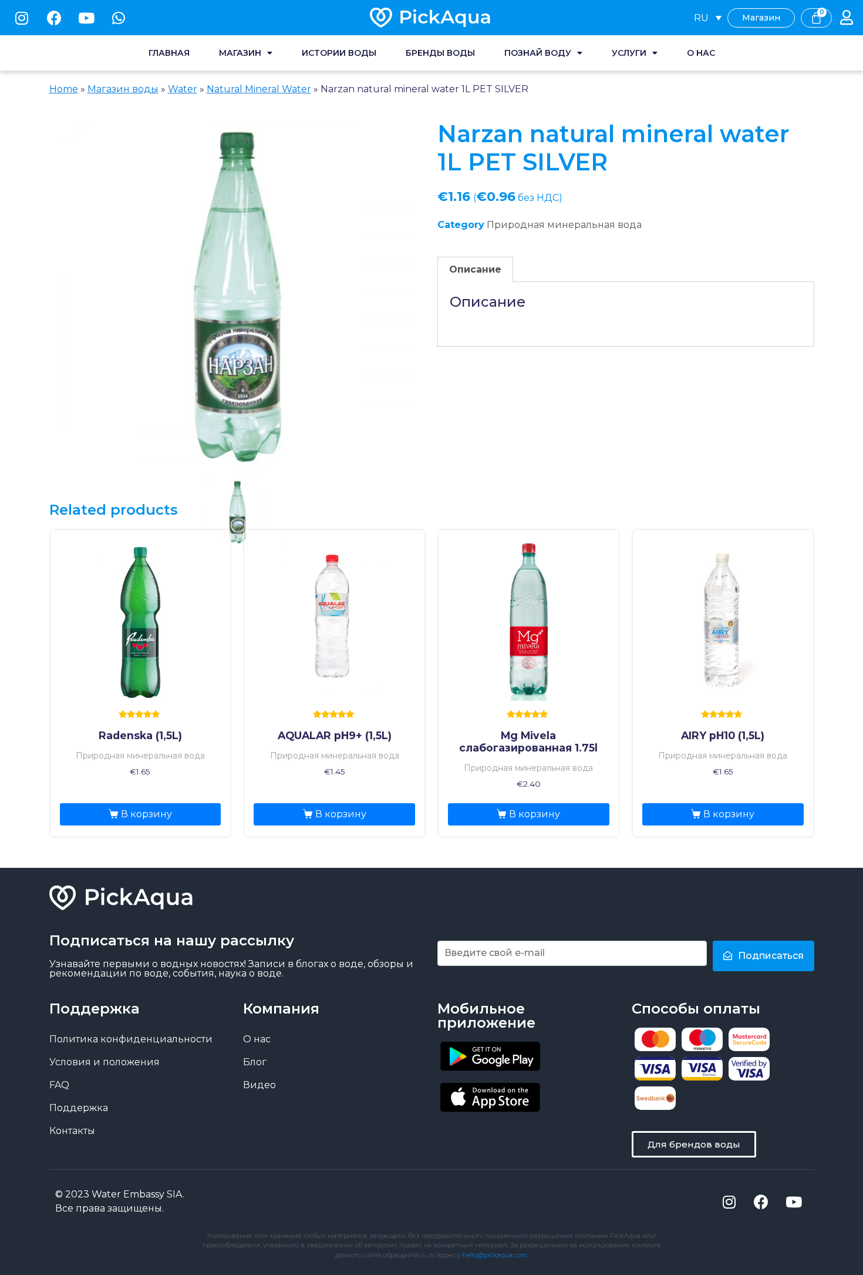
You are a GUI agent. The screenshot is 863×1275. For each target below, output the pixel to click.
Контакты (72, 1130)
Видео (259, 1085)
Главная (169, 53)
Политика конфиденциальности (131, 1039)
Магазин (240, 53)
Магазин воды (123, 89)
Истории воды (339, 53)
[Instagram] (21, 17)
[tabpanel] (237, 296)
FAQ (59, 1085)
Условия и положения (104, 1062)
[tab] (475, 269)
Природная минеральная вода (564, 224)
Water (182, 89)
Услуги (629, 53)
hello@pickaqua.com (494, 1255)
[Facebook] (54, 17)
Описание (475, 269)
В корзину (146, 814)
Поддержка (78, 1107)
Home (63, 89)
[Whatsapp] (118, 17)
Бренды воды (440, 53)
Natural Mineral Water (259, 89)
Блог (255, 1062)
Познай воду (537, 53)
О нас (701, 53)
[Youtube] (86, 17)
